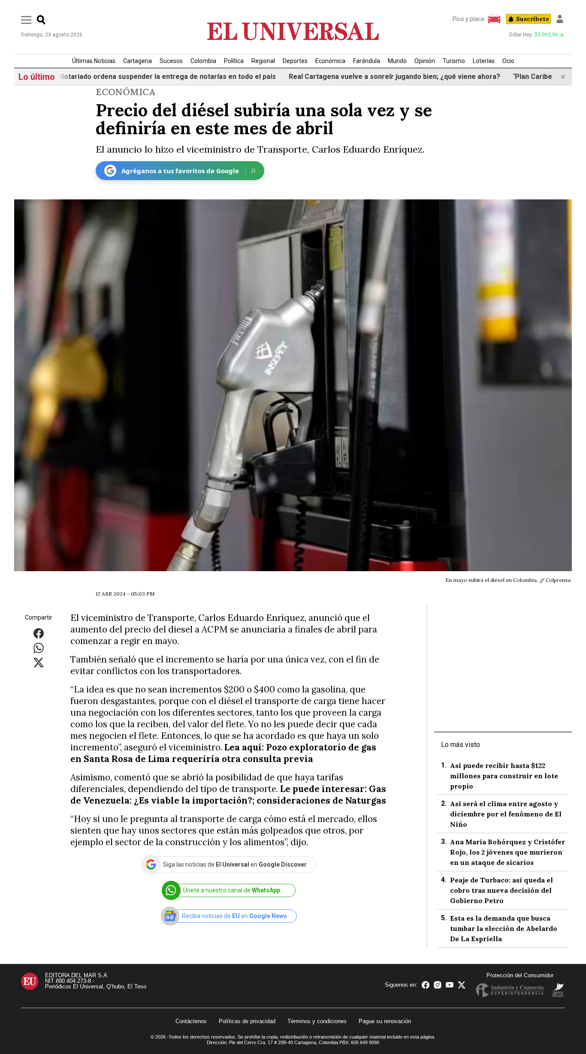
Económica (330, 60)
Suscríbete (532, 19)
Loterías (484, 60)
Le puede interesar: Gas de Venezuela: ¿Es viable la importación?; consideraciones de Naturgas (228, 794)
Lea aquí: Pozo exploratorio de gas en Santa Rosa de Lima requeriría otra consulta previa (223, 753)
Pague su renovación (385, 1021)
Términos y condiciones (317, 1021)
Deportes (295, 60)
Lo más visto (460, 745)
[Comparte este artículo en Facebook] (38, 633)
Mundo (397, 60)
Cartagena (137, 60)
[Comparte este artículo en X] (38, 662)
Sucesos (171, 60)
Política (234, 60)
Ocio (508, 60)
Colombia (203, 60)
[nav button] (26, 19)
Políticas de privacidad (247, 1021)
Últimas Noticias (93, 60)
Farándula (366, 60)
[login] (559, 19)
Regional (263, 60)
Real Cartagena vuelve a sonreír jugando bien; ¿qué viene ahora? (368, 76)
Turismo (454, 60)
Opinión (424, 60)
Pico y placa (468, 18)
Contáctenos (191, 1021)
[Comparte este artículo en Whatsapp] (38, 647)
